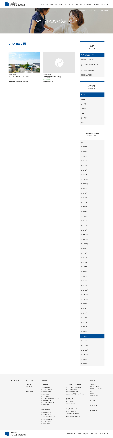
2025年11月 (84, 184)
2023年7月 (84, 313)
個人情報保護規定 (83, 434)
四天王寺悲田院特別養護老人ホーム (50, 398)
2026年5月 (84, 156)
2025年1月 (84, 230)
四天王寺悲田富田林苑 (46, 419)
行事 (82, 113)
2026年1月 (84, 175)
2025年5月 (84, 211)
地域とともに (53, 4)
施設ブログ (75, 4)
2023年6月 (84, 318)
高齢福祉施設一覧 (45, 387)
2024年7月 (84, 258)
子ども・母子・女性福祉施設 (73, 384)
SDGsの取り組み (94, 395)
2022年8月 (84, 359)
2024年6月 (84, 262)
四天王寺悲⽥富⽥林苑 (87, 70)
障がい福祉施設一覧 (46, 412)
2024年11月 (84, 239)
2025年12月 (84, 179)
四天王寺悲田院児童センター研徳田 (75, 394)
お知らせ (67, 4)
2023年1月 (84, 341)
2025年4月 (84, 216)
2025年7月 (84, 202)
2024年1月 (84, 285)
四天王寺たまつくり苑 (46, 389)
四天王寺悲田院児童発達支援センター (50, 417)
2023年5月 (84, 322)
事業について (29, 386)
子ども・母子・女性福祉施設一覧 (74, 387)
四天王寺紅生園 (45, 394)
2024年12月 (84, 235)
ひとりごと (84, 118)
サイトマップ (104, 434)
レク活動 (83, 104)
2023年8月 (84, 308)
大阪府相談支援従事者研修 (72, 414)
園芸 (82, 122)
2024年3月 (84, 276)
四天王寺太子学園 (45, 423)
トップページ (15, 380)
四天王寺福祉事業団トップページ (84, 10)
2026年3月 (84, 165)
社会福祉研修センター (72, 409)
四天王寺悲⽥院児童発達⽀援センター (91, 65)
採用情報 (95, 4)
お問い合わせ (104, 4)
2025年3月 (84, 221)
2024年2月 (84, 281)
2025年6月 (84, 207)
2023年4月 (84, 327)
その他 (83, 99)
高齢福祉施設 (44, 384)
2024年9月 (84, 248)
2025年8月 (84, 198)
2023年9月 (84, 304)
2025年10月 (84, 188)
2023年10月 (84, 299)
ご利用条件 (94, 434)
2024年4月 (84, 271)
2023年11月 (84, 295)
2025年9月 (84, 193)
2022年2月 (84, 364)
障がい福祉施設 (45, 409)
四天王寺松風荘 (45, 405)
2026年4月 (84, 161)
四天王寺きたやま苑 (46, 392)
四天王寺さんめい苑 (87, 59)
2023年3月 (84, 331)
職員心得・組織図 (94, 386)
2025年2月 (84, 225)
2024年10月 (84, 244)
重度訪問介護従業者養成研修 (73, 416)
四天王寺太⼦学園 (86, 75)
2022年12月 (84, 345)
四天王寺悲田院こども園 (72, 392)
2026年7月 (84, 147)
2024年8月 (84, 253)
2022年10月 (84, 355)
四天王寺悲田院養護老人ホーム (48, 402)
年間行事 (83, 109)
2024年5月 (84, 267)
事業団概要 (93, 384)
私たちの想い (29, 384)
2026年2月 (84, 170)
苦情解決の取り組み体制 (96, 389)
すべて (83, 142)
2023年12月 (84, 290)
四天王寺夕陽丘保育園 (71, 389)
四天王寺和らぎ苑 (45, 421)
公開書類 (92, 393)
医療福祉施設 (69, 399)
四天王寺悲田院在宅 (46, 400)
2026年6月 (84, 151)
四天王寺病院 (69, 402)
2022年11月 (84, 350)
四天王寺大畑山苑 (45, 396)
